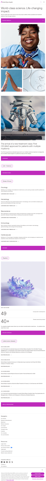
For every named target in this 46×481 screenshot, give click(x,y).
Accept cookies (38, 473)
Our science (3, 418)
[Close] (42, 470)
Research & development (6, 420)
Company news (4, 429)
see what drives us (6, 20)
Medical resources (5, 424)
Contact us (3, 464)
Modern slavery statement (6, 452)
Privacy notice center (5, 445)
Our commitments (5, 434)
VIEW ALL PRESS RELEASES (7, 404)
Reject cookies (37, 476)
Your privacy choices (5, 447)
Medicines (3, 422)
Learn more (5, 158)
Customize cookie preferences (37, 478)
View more (4, 247)
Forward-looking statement (6, 451)
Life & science (4, 427)
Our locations (4, 466)
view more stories (6, 172)
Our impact (3, 425)
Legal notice (3, 443)
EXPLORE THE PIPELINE (7, 332)
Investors (3, 431)
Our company (4, 433)
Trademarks (3, 449)
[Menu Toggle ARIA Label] (44, 2)
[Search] (41, 2)
